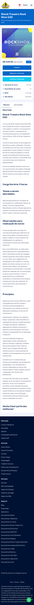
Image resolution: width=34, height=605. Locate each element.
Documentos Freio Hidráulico (11, 535)
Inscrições (4, 428)
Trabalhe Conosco (7, 464)
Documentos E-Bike (8, 549)
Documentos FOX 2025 (9, 555)
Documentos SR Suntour (9, 529)
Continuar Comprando (17, 79)
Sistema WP (5, 438)
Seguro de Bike (6, 496)
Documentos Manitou (8, 552)
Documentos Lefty (7, 562)
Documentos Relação (8, 539)
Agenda (3, 431)
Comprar (17, 67)
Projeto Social (6, 474)
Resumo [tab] (6, 105)
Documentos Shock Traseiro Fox (12, 525)
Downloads (5, 508)
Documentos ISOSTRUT (9, 532)
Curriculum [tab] (18, 105)
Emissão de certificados (9, 470)
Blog (2, 505)
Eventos (4, 483)
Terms (11, 582)
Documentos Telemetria (9, 519)
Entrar (25, 5)
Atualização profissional (9, 435)
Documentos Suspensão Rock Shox (13, 545)
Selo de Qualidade (7, 486)
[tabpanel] (17, 259)
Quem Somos (5, 447)
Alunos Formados (7, 450)
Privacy (16, 582)
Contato (4, 454)
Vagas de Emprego (7, 489)
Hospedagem (5, 460)
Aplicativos (5, 512)
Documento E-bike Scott (9, 559)
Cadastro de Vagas (7, 493)
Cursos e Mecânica (7, 425)
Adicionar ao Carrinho (17, 73)
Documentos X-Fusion (8, 522)
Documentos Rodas (7, 515)
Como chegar (5, 457)
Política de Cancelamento (10, 467)
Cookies (22, 582)
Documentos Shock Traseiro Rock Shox (14, 542)
